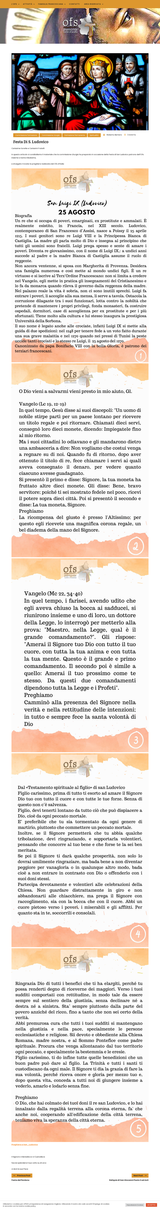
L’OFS (14, 4)
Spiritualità (94, 135)
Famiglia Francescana (50, 4)
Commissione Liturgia (51, 135)
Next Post (138, 1175)
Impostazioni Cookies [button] (135, 1205)
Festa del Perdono (20, 1180)
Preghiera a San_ (20, 1144)
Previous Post (23, 1175)
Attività (27, 4)
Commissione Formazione (26, 135)
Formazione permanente (75, 135)
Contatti (74, 4)
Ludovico (33, 1144)
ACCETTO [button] (151, 1205)
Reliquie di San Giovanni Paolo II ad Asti (129, 1180)
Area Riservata (92, 4)
